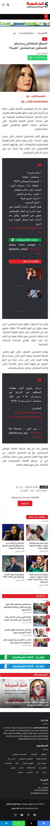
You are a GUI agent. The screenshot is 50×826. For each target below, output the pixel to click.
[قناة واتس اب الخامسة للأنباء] (25, 240)
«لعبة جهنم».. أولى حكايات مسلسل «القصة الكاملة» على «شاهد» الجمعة (17, 299)
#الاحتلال (34, 754)
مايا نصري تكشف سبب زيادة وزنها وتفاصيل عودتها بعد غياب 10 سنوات (13, 546)
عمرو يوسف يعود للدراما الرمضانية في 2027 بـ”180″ (13, 575)
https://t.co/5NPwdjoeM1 (27, 412)
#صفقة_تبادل (42, 763)
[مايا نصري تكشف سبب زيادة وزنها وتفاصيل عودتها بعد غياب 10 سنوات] (13, 532)
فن (14, 33)
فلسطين (30, 772)
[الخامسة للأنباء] (37, 5)
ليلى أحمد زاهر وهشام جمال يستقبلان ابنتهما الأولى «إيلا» (38, 546)
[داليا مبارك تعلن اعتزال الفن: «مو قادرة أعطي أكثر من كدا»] (34, 273)
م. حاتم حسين (17, 808)
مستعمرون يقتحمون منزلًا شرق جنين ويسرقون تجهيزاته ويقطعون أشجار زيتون (17, 607)
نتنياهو (20, 772)
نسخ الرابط (25, 503)
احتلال (21, 767)
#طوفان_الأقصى (41, 490)
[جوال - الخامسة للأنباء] (25, 24)
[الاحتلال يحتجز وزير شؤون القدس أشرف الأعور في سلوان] (40, 632)
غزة (37, 772)
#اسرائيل (44, 754)
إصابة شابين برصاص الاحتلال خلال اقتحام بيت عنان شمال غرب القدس (17, 618)
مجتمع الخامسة (27, 33)
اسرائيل (13, 767)
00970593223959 (41, 790)
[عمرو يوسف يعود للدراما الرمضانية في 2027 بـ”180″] (13, 563)
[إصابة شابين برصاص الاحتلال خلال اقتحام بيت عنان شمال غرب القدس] (40, 621)
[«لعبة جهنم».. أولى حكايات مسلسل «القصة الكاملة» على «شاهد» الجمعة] (34, 294)
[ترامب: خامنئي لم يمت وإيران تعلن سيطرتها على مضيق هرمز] (40, 643)
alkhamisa (31, 767)
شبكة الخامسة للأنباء (13, 804)
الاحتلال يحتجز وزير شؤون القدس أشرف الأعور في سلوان (18, 631)
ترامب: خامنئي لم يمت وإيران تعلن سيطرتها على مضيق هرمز (17, 641)
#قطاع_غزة (24, 490)
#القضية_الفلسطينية (31, 487)
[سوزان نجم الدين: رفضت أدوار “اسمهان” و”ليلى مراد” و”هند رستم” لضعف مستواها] (37, 563)
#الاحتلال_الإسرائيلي (20, 754)
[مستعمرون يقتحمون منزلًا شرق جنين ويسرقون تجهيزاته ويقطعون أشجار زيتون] (40, 608)
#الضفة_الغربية (41, 758)
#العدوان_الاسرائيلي (26, 758)
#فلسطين (8, 763)
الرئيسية (41, 33)
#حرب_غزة (19, 487)
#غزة (32, 490)
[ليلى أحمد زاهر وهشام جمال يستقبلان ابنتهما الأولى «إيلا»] (37, 532)
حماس (44, 772)
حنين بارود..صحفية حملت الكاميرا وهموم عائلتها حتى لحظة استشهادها (27, 703)
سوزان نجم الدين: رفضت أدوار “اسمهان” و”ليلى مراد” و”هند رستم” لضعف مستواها (37, 578)
